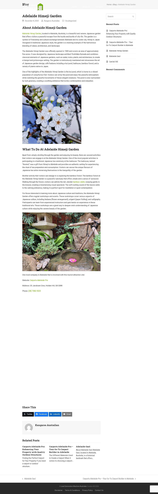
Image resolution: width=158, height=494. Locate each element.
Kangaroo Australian (52, 21)
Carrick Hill (113, 62)
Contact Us (99, 490)
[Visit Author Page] (29, 427)
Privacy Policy (87, 490)
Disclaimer (59, 490)
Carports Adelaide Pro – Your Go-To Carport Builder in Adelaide (61, 449)
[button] (28, 414)
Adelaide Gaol (83, 446)
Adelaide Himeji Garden (31, 33)
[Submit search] (133, 16)
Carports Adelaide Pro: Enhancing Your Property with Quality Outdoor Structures (33, 450)
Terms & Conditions (72, 490)
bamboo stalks (79, 182)
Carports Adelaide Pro (39, 280)
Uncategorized (70, 21)
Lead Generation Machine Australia (73, 486)
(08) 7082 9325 (34, 291)
